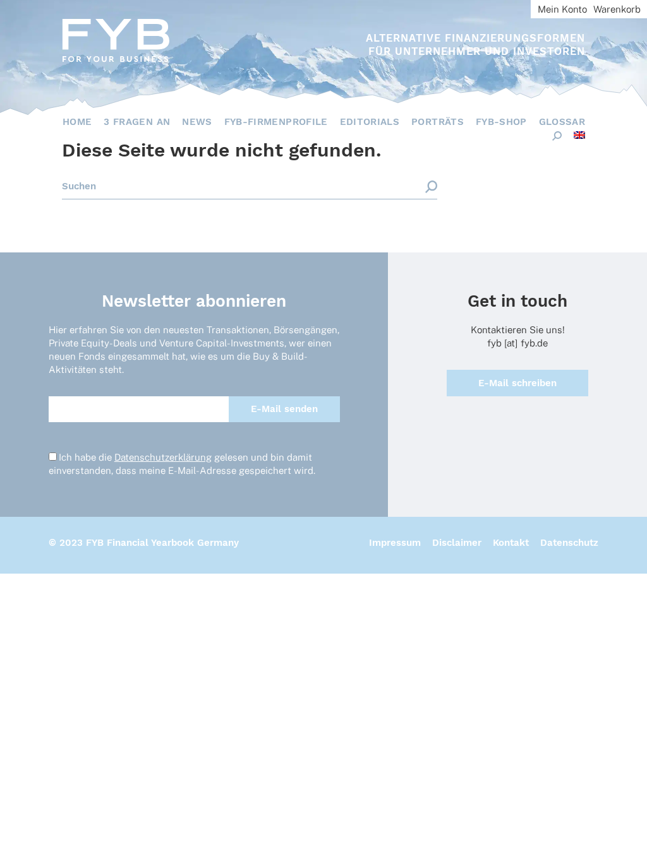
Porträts (437, 121)
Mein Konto (562, 9)
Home (77, 121)
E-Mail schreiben (517, 383)
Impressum (395, 542)
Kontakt (511, 542)
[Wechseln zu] (579, 135)
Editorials (370, 121)
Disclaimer (456, 542)
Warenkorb (617, 9)
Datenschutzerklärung (163, 457)
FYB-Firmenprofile (276, 121)
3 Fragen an (137, 121)
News (197, 121)
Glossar (562, 121)
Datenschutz (569, 542)
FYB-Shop (501, 121)
